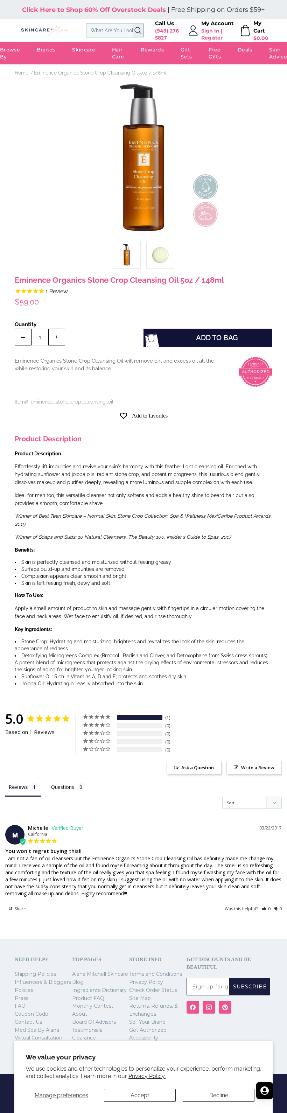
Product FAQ (88, 998)
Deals (245, 50)
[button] (266, 909)
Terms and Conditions (155, 974)
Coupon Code (31, 1014)
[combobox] (115, 30)
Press (21, 998)
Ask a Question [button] (197, 767)
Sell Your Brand (147, 1022)
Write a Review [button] (257, 767)
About (79, 1014)
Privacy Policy (146, 982)
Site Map (140, 998)
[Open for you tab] (264, 1090)
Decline (218, 1095)
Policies (24, 990)
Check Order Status (153, 990)
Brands (46, 50)
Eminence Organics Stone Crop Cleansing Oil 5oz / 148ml (100, 73)
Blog (78, 982)
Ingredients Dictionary (99, 990)
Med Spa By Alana (37, 1030)
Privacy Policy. (147, 1076)
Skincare (83, 50)
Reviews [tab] (18, 787)
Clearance (84, 1038)
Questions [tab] (62, 787)
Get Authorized (148, 1030)
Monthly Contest (92, 1006)
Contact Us (28, 1022)
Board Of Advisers (94, 1022)
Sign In (210, 31)
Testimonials (87, 1030)
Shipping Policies (35, 974)
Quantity (25, 324)
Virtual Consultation (38, 1038)
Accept (140, 1095)
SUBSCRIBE (250, 986)
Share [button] (20, 909)
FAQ (20, 1006)
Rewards (152, 50)
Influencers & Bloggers (43, 982)
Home (21, 73)
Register (212, 38)
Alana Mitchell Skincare (100, 974)
